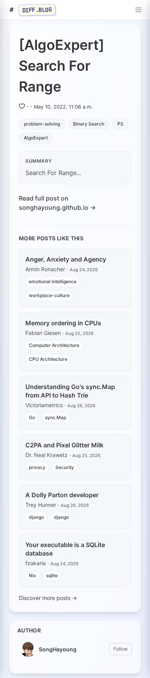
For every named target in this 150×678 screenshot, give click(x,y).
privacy (37, 467)
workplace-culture (49, 295)
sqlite (52, 575)
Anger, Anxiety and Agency (65, 259)
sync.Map (55, 417)
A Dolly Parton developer (61, 495)
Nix (32, 575)
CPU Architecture (48, 359)
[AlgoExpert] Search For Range (61, 65)
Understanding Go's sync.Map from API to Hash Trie (70, 391)
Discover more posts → (48, 598)
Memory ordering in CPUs (63, 323)
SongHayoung (58, 649)
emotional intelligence (53, 281)
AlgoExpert (36, 138)
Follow (120, 649)
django (36, 517)
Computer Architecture (54, 345)
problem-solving (42, 124)
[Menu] (138, 10)
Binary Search (88, 124)
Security (64, 467)
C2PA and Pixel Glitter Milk (64, 445)
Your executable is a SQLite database (65, 549)
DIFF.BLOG (37, 9)
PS (120, 124)
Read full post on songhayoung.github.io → (57, 202)
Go (32, 417)
